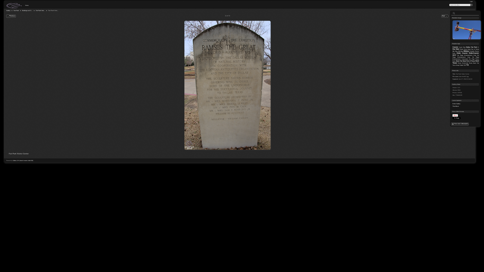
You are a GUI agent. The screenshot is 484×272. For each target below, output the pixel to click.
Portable (472, 51)
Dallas (468, 47)
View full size (453, 13)
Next (443, 16)
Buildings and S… (27, 10)
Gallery (8, 10)
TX (467, 65)
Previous (12, 16)
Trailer (461, 65)
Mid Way (455, 51)
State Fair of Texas (469, 61)
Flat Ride (455, 49)
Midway (466, 51)
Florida (461, 49)
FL (478, 47)
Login (471, 1)
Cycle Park (462, 47)
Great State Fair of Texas (471, 49)
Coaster (455, 47)
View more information (461, 123)
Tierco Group (455, 65)
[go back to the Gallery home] (14, 5)
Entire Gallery (456, 103)
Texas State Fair (474, 63)
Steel (477, 61)
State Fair (459, 61)
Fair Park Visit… (40, 10)
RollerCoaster (474, 53)
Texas (454, 63)
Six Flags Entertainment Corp (466, 55)
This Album (455, 106)
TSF (465, 65)
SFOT (454, 55)
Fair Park (16, 10)
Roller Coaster (462, 53)
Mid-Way (460, 51)
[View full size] (227, 85)
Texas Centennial (463, 63)
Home (27, 5)
